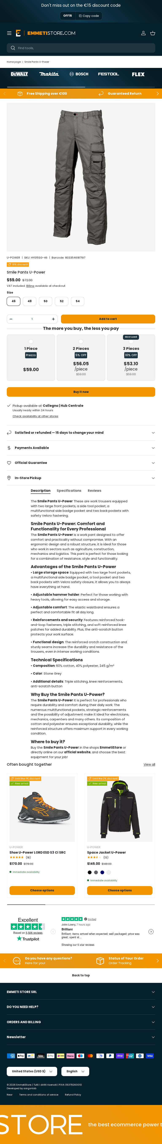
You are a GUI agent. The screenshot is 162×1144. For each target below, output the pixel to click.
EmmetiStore (23, 1084)
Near (9, 1094)
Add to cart (108, 319)
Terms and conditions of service (38, 1094)
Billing (30, 286)
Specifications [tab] (69, 490)
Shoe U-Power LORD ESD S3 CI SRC (37, 852)
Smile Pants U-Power (36, 61)
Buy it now (81, 392)
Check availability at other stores (35, 416)
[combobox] (81, 48)
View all (149, 764)
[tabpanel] (81, 629)
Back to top (81, 975)
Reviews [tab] (94, 490)
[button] (152, 33)
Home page (14, 61)
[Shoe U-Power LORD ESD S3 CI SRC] (42, 809)
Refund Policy (73, 1094)
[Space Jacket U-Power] (120, 809)
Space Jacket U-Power (106, 852)
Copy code (91, 16)
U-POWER (13, 258)
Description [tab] (40, 490)
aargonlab (29, 1088)
